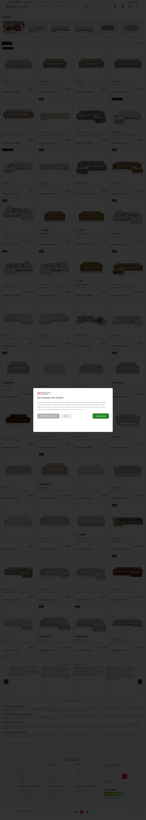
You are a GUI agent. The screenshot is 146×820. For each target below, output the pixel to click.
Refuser (66, 416)
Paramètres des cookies (48, 416)
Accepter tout (101, 416)
